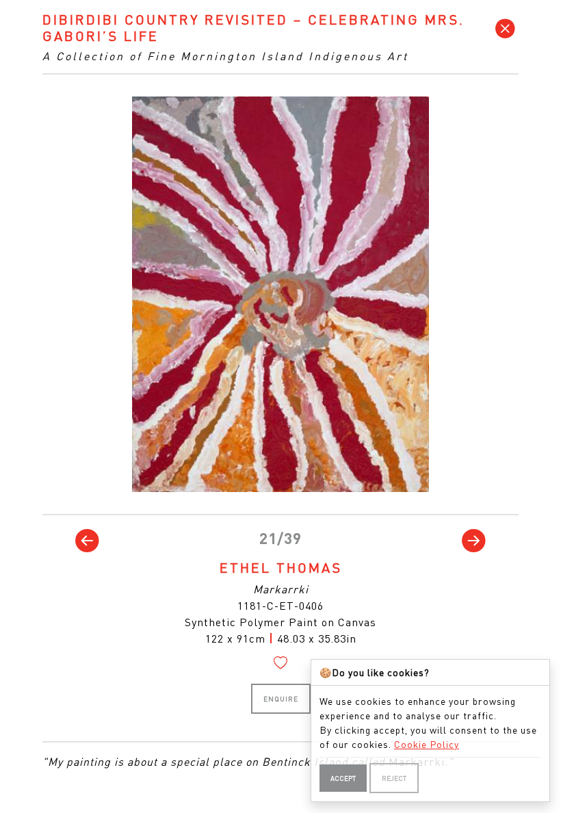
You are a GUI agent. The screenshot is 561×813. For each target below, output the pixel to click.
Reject (394, 778)
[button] (87, 540)
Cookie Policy (426, 744)
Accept (343, 778)
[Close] (506, 28)
